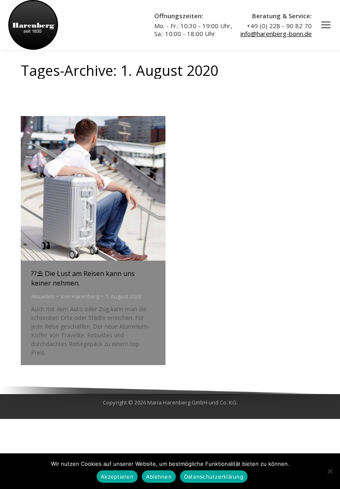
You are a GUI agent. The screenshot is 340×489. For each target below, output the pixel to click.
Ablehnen (159, 476)
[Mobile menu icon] (326, 25)
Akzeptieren (117, 476)
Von (80, 296)
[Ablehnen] (329, 471)
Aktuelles (42, 296)
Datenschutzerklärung (213, 476)
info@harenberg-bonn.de (276, 33)
